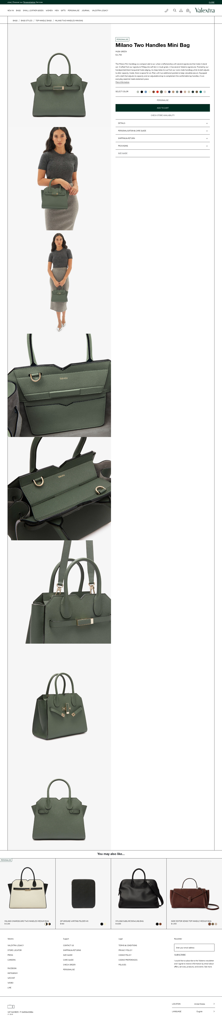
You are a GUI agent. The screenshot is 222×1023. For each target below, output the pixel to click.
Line (9, 987)
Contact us (68, 945)
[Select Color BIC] (204, 92)
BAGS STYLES (26, 20)
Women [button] (49, 10)
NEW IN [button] (11, 10)
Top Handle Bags (44, 20)
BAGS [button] (18, 10)
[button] (182, 10)
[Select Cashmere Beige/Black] (49, 924)
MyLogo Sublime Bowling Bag (129, 921)
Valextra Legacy (16, 945)
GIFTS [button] (63, 10)
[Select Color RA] (181, 92)
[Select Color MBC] (173, 92)
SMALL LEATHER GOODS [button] (33, 10)
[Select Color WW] (149, 92)
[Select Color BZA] (169, 92)
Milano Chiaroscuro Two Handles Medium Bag (27, 921)
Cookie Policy (125, 955)
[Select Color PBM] (165, 92)
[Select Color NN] (142, 92)
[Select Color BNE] (146, 92)
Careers (12, 959)
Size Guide (67, 955)
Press (10, 955)
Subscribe (180, 955)
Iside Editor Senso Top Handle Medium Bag (191, 921)
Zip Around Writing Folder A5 (74, 921)
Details (121, 123)
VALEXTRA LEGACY (100, 10)
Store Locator (15, 950)
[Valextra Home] (204, 10)
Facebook (12, 968)
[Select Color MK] (197, 92)
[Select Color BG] (177, 92)
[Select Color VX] (193, 92)
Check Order (69, 964)
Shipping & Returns (72, 950)
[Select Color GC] (138, 92)
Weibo (10, 982)
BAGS (15, 20)
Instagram (13, 973)
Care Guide (68, 959)
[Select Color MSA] (185, 92)
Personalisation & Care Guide (132, 130)
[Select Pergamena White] (105, 924)
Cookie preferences (128, 959)
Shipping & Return (126, 138)
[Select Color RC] (157, 92)
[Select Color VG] (200, 92)
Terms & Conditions (128, 945)
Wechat (11, 978)
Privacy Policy (125, 950)
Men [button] (57, 10)
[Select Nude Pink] (216, 924)
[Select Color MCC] (153, 92)
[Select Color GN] (189, 92)
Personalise (73, 10)
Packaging (123, 145)
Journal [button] (86, 10)
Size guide (122, 153)
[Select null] (213, 924)
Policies (122, 964)
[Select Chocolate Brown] (160, 924)
